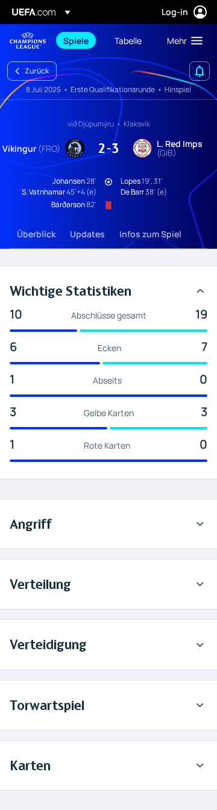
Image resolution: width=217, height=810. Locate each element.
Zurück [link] (37, 71)
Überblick (36, 233)
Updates (87, 233)
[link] (75, 40)
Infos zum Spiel (150, 233)
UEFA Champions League (28, 41)
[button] (182, 40)
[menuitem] (78, 40)
